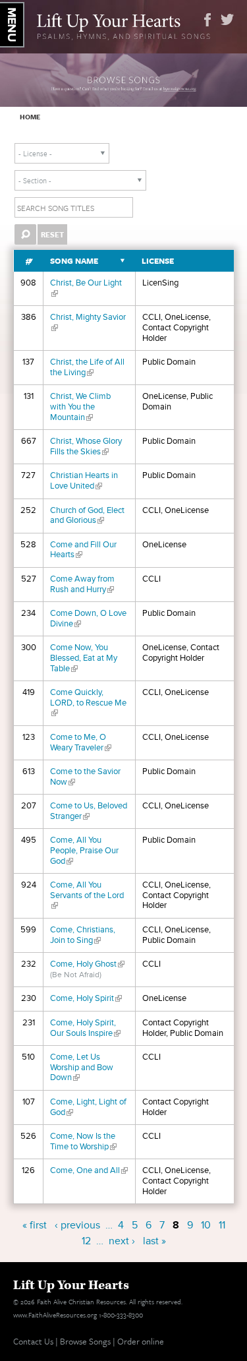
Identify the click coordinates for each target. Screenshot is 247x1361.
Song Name (74, 261)
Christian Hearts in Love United (84, 480)
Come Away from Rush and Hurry (82, 584)
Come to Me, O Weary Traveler (80, 742)
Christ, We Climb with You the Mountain (80, 406)
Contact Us (33, 1341)
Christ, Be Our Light (86, 288)
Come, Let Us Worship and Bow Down (81, 1067)
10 (206, 1225)
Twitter (227, 19)
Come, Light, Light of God (88, 1107)
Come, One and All (89, 1170)
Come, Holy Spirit (86, 998)
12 (86, 1241)
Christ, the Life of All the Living (87, 367)
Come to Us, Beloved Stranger (88, 811)
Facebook (207, 19)
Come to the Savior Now (85, 776)
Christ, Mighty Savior (88, 322)
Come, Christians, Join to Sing (82, 935)
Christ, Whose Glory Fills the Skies (86, 446)
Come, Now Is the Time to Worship (83, 1141)
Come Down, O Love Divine (88, 618)
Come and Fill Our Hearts (83, 549)
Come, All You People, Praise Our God (84, 850)
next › (122, 1241)
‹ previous (77, 1225)
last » (154, 1241)
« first (34, 1225)
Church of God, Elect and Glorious (87, 515)
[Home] (123, 25)
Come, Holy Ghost (87, 964)
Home (30, 116)
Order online (140, 1341)
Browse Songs (85, 1341)
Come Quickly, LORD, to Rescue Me (88, 702)
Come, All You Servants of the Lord (87, 895)
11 (222, 1225)
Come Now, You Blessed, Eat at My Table (83, 657)
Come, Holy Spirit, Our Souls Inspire (85, 1028)
